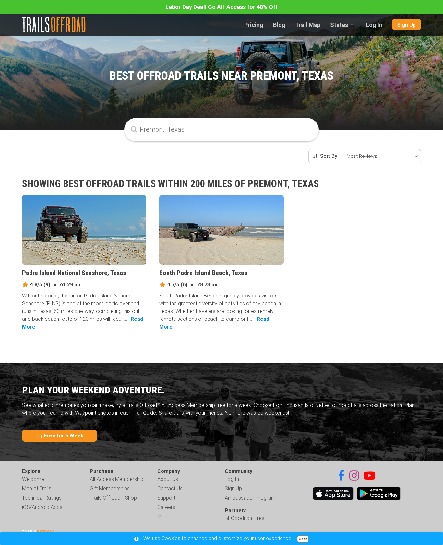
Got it (303, 539)
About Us (167, 479)
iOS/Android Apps (42, 507)
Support (166, 498)
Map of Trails (36, 488)
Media (164, 517)
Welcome (33, 479)
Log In (374, 24)
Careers (166, 507)
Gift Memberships (110, 488)
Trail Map (307, 24)
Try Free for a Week (59, 436)
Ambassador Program (250, 498)
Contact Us (170, 488)
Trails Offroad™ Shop (113, 498)
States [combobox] (339, 24)
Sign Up (406, 25)
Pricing (253, 24)
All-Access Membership (116, 479)
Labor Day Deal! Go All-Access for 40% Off (221, 7)
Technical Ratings (42, 498)
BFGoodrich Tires (244, 518)
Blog (279, 24)
